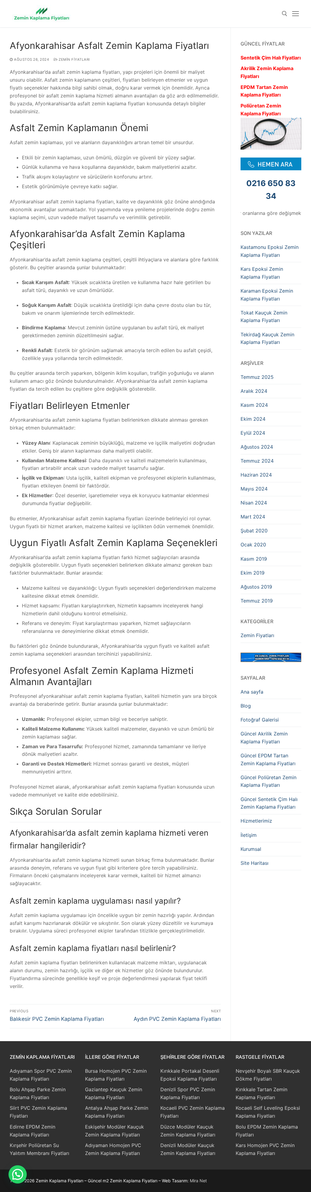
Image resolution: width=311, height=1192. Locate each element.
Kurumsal (251, 849)
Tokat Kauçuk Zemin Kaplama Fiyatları (264, 317)
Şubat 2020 (254, 531)
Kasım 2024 (254, 405)
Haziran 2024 (256, 475)
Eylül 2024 (253, 433)
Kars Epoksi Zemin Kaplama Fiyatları (262, 273)
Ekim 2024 (253, 419)
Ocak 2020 (253, 545)
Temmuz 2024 (257, 461)
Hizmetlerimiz (256, 821)
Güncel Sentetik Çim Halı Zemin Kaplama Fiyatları (269, 803)
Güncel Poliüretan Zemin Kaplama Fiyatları (268, 781)
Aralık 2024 (254, 391)
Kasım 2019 (254, 559)
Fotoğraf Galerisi (260, 720)
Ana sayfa (252, 692)
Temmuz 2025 (257, 377)
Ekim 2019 (253, 573)
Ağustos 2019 (256, 587)
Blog (246, 706)
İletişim (249, 835)
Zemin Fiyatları (74, 59)
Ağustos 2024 (257, 447)
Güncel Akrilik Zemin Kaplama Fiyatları (264, 738)
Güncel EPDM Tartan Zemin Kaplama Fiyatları (268, 759)
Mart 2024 (253, 517)
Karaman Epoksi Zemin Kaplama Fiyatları (267, 295)
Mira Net (198, 1180)
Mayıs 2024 (254, 489)
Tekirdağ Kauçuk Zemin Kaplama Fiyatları (267, 338)
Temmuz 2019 (257, 601)
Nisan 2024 (254, 503)
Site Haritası (254, 863)
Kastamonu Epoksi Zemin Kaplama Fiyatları (270, 251)
